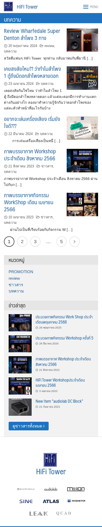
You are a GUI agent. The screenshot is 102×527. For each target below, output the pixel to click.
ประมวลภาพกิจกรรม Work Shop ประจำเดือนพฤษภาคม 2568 (64, 319)
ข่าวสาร (47, 166)
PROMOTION (21, 272)
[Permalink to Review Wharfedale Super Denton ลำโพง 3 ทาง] (82, 40)
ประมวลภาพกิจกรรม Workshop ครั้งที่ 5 (64, 337)
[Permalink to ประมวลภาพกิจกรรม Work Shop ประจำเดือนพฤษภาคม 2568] (20, 322)
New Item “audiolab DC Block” (59, 401)
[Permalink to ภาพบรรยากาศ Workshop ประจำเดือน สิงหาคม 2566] (82, 160)
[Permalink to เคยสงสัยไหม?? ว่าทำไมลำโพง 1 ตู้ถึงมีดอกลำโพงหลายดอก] (82, 77)
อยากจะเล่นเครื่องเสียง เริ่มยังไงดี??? (32, 122)
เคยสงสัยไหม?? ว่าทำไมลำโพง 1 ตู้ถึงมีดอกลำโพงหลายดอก (32, 72)
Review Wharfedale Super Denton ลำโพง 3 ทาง (32, 34)
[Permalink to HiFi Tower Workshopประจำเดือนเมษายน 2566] (20, 385)
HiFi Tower (27, 6)
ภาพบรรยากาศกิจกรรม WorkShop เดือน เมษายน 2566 (28, 202)
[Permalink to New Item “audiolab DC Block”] (20, 407)
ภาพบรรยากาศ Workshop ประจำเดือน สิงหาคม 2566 (30, 155)
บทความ (10, 51)
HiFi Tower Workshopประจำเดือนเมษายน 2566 (60, 382)
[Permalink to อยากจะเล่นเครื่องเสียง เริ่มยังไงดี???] (82, 128)
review (49, 46)
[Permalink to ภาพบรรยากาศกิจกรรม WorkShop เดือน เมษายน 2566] (82, 204)
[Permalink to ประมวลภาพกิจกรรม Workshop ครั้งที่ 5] (20, 343)
